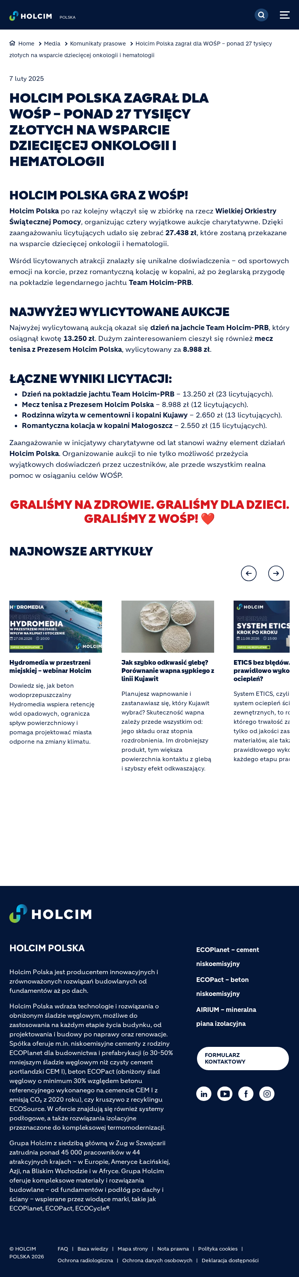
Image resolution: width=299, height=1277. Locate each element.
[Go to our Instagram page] (268, 1094)
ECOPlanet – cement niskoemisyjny (227, 957)
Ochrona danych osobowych (157, 1260)
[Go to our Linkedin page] (205, 1094)
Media (52, 43)
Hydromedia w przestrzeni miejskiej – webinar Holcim (50, 666)
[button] (249, 573)
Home (26, 43)
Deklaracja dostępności (230, 1260)
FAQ (63, 1249)
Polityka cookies (217, 1249)
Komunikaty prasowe (98, 43)
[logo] (30, 18)
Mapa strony (133, 1249)
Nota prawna (173, 1249)
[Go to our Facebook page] (247, 1094)
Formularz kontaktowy (225, 1058)
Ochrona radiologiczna (85, 1260)
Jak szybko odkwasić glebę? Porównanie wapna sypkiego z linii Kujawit (167, 671)
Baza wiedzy (92, 1249)
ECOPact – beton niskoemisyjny (222, 986)
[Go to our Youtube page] (226, 1094)
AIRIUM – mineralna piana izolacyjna (226, 1016)
